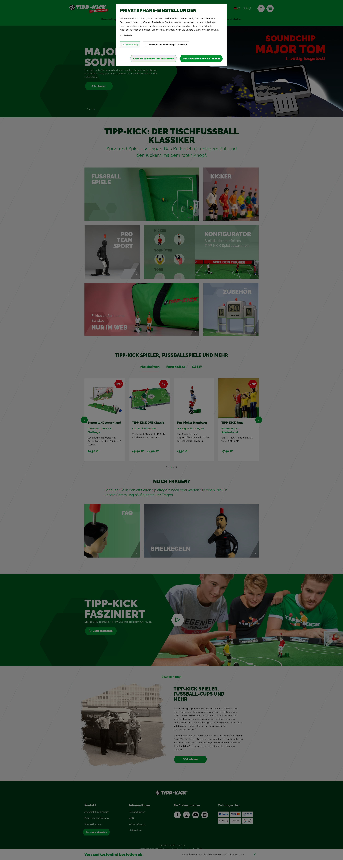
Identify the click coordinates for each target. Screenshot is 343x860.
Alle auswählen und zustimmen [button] (201, 58)
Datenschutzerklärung (206, 30)
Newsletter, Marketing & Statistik (168, 44)
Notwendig (132, 44)
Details (128, 35)
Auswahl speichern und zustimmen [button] (153, 58)
